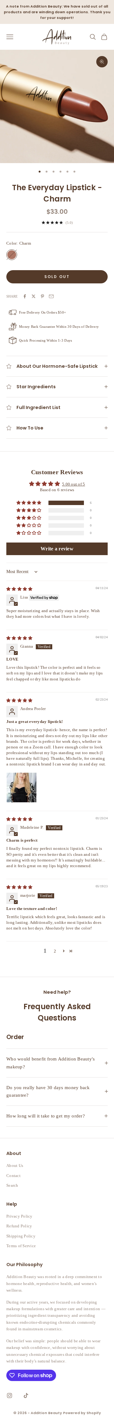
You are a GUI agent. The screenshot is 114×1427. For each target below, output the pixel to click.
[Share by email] (51, 296)
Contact (13, 1175)
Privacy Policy (19, 1216)
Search (12, 1185)
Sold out (57, 276)
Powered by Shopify (82, 1412)
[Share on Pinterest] (42, 296)
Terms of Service (21, 1245)
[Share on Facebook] (24, 296)
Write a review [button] (57, 548)
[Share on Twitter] (33, 296)
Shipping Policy (20, 1236)
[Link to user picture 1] (21, 787)
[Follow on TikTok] (26, 1395)
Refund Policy (19, 1226)
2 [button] (55, 951)
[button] (29, 503)
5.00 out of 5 (73, 484)
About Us (14, 1165)
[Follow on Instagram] (9, 1395)
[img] (19, 589)
